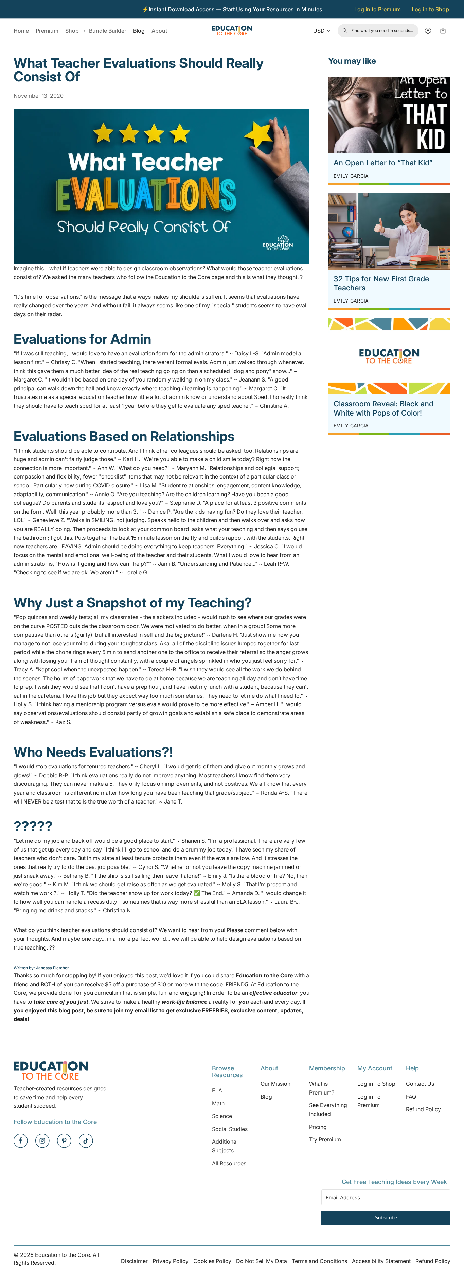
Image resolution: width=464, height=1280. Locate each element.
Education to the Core (182, 277)
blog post (71, 1010)
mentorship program (102, 704)
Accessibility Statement (381, 1261)
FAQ (411, 1096)
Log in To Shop (376, 1083)
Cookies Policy (212, 1261)
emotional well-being (102, 555)
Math (218, 1103)
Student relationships (187, 485)
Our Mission (275, 1083)
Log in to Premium (377, 9)
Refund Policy (423, 1109)
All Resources (229, 1163)
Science (222, 1116)
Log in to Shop (430, 9)
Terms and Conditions (319, 1261)
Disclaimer (134, 1261)
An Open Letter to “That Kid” (383, 162)
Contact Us (420, 1083)
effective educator (273, 992)
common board (169, 528)
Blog (266, 1096)
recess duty (102, 901)
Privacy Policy (171, 1261)
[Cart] (442, 30)
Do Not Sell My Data (261, 1261)
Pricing (318, 1126)
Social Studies (230, 1128)
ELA (217, 1090)
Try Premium (325, 1139)
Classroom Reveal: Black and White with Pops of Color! (383, 408)
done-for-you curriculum (90, 992)
